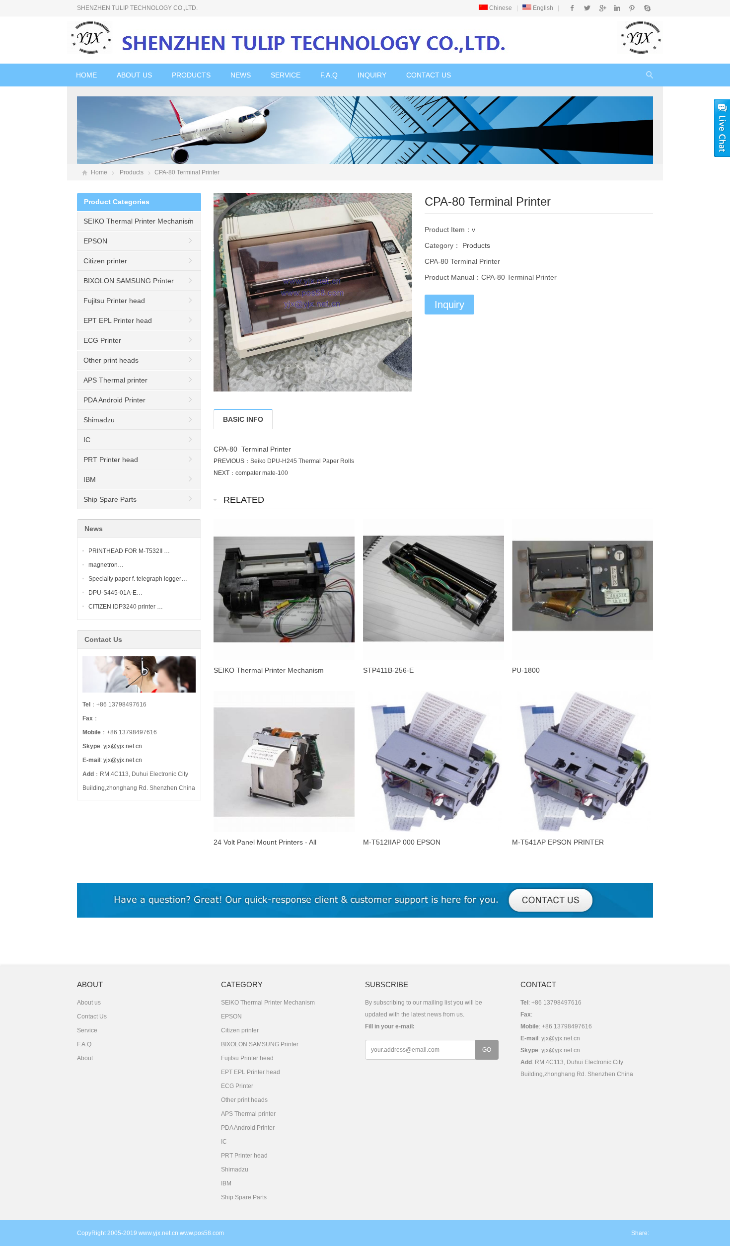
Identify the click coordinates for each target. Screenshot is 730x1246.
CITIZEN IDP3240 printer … (125, 606)
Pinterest (632, 8)
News (240, 75)
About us (134, 75)
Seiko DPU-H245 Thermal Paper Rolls (302, 461)
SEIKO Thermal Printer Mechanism (138, 221)
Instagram (617, 8)
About (85, 1058)
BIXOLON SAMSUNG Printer (128, 281)
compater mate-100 (261, 472)
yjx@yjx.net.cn (122, 746)
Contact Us (428, 75)
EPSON (95, 241)
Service (285, 75)
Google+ (602, 8)
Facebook (572, 8)
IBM (89, 479)
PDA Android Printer (114, 400)
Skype (647, 8)
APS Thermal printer (115, 380)
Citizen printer (105, 261)
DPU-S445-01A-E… (115, 592)
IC (86, 440)
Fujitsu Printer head (114, 301)
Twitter (587, 8)
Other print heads (111, 360)
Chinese (500, 7)
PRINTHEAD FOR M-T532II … (129, 550)
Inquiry (372, 75)
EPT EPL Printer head (117, 320)
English (542, 7)
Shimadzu (99, 420)
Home (86, 75)
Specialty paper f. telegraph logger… (137, 578)
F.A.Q (329, 75)
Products (191, 75)
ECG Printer (102, 340)
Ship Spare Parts (110, 499)
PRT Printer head (110, 460)
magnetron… (106, 564)
